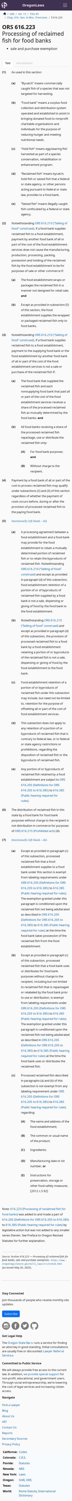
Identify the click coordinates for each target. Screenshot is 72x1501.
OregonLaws (33, 5)
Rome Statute (28, 1491)
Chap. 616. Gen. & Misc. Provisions (27, 17)
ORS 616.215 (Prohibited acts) (35, 831)
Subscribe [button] (10, 1314)
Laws (22, 1474)
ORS (12, 14)
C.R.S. (22, 1457)
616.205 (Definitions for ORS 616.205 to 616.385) (35, 1219)
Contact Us (9, 1427)
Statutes (24, 1463)
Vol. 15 (22, 14)
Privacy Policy (11, 1444)
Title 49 (34, 14)
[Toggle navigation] (65, 5)
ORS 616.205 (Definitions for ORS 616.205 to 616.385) (43, 784)
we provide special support (41, 1374)
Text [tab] (7, 63)
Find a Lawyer (11, 1405)
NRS (21, 1469)
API (4, 1422)
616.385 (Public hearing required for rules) (42, 795)
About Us (8, 1416)
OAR (22, 1480)
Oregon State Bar (19, 1343)
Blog (5, 1411)
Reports (7, 1433)
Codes (23, 1452)
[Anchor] (43, 71)
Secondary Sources (14, 1439)
